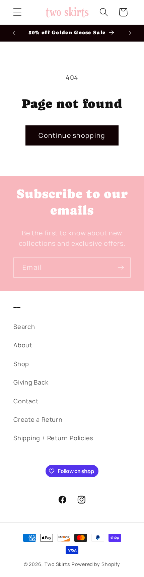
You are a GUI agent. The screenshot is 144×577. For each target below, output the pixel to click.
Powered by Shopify (96, 564)
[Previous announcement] (14, 32)
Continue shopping (72, 135)
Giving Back (31, 382)
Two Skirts (57, 564)
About (22, 345)
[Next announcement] (130, 32)
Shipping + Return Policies (53, 438)
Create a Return (38, 419)
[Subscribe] (120, 267)
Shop (21, 364)
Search (24, 327)
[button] (17, 12)
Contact (25, 401)
